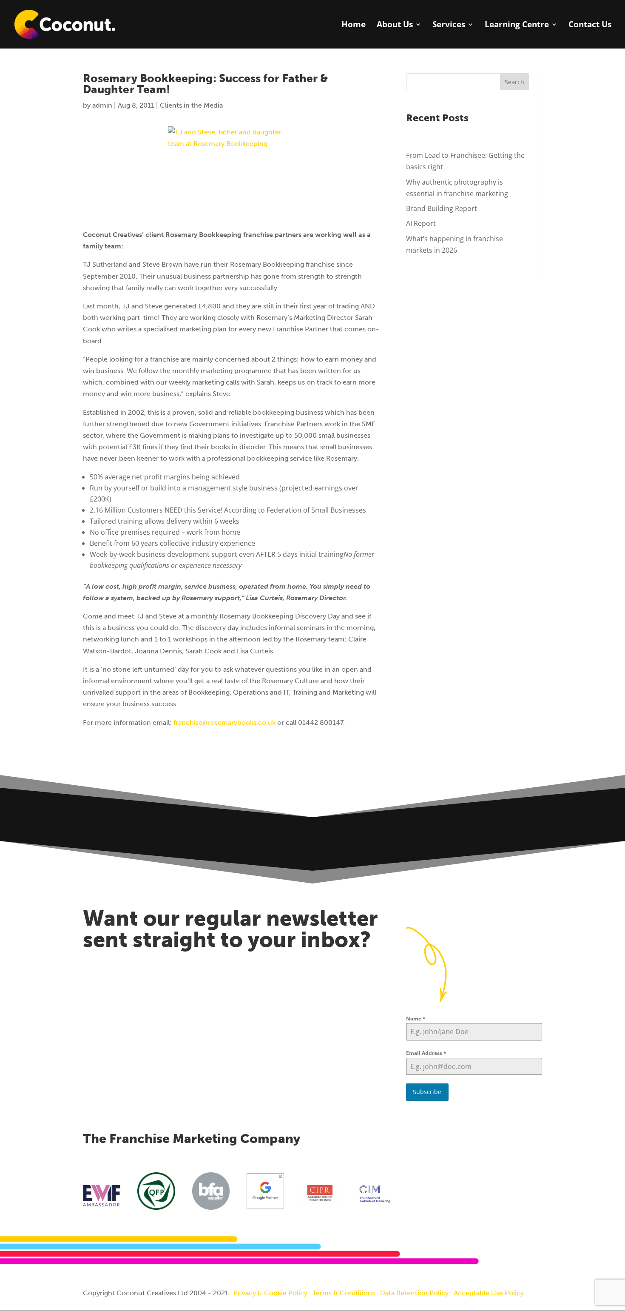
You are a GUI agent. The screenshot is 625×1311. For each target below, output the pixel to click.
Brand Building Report (441, 208)
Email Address (426, 1053)
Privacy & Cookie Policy (270, 1293)
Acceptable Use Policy (489, 1293)
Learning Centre (517, 25)
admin (102, 105)
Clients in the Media (191, 105)
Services (448, 25)
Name (416, 1018)
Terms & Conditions (343, 1293)
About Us (395, 25)
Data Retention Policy (414, 1293)
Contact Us (589, 25)
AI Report (421, 223)
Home (353, 25)
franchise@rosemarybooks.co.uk (224, 722)
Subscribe (427, 1092)
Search (514, 82)
